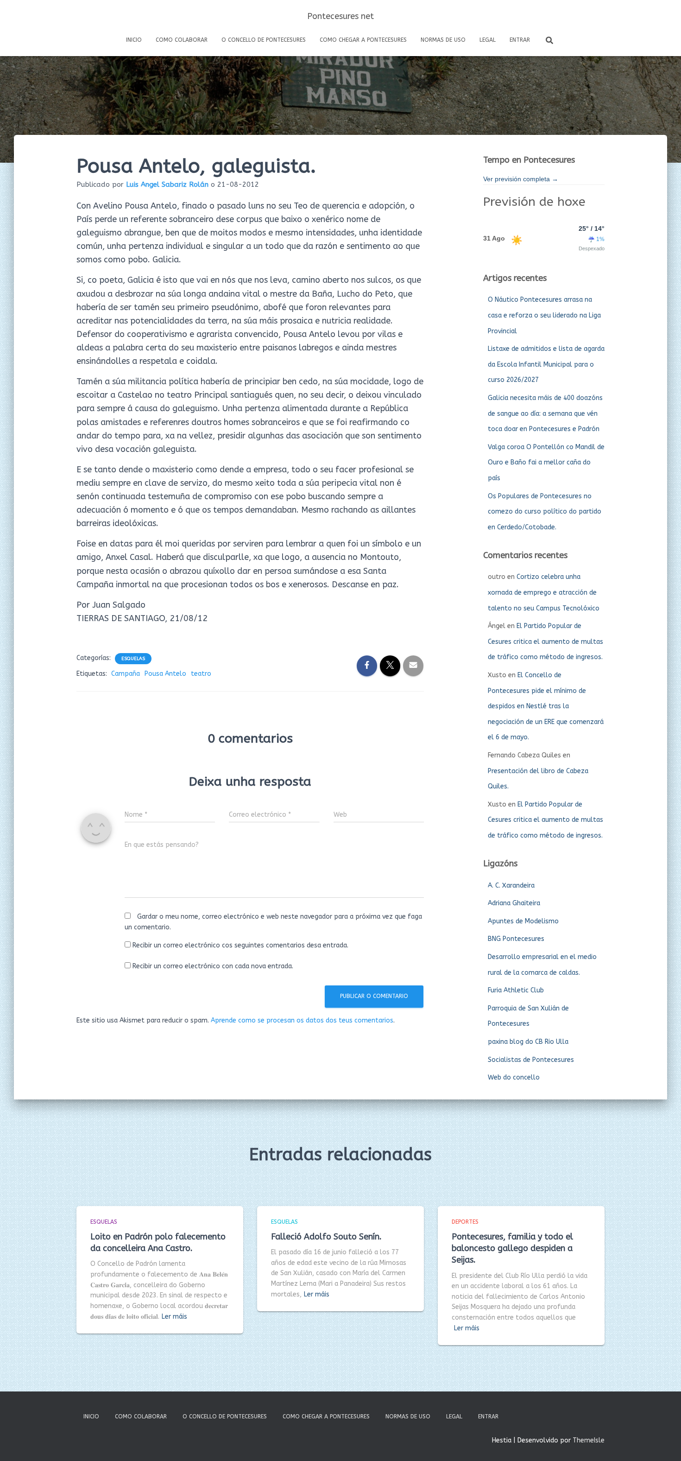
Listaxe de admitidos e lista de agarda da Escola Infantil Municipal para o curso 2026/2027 (546, 364)
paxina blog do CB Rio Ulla (528, 1042)
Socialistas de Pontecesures (531, 1060)
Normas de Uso (443, 40)
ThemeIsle (589, 1440)
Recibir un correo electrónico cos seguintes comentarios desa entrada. (240, 945)
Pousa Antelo (165, 674)
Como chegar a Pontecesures (363, 40)
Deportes (465, 1222)
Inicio (134, 40)
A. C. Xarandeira (511, 885)
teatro (201, 674)
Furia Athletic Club (516, 990)
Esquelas (133, 658)
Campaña (125, 674)
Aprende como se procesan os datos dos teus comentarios (302, 1020)
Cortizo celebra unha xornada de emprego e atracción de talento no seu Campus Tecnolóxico (543, 592)
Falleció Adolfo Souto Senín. (326, 1237)
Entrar (520, 40)
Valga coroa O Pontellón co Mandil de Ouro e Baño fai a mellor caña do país (546, 462)
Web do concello (514, 1077)
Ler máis (174, 1317)
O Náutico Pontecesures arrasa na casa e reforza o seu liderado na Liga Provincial (544, 315)
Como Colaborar (182, 40)
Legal (487, 40)
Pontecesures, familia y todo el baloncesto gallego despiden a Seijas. (512, 1248)
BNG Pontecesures (516, 939)
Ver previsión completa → (520, 179)
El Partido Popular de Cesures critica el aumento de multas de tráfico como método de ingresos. (545, 641)
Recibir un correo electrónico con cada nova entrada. (212, 966)
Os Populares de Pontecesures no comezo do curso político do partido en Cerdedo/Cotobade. (544, 511)
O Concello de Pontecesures (263, 40)
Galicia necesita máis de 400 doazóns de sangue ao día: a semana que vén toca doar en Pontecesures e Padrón (545, 413)
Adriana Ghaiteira (514, 903)
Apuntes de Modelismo (523, 921)
